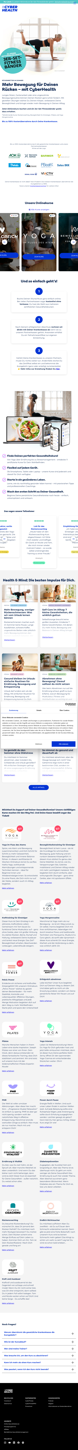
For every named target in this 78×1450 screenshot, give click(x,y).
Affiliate (6, 1429)
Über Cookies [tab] (64, 710)
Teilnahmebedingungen (64, 2)
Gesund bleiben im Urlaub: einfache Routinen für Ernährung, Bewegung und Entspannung (20, 682)
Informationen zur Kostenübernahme (59, 1406)
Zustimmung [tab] (13, 710)
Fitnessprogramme (10, 1426)
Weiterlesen (9, 640)
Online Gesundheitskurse (11, 1424)
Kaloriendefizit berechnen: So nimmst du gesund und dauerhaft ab (57, 750)
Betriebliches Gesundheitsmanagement (16, 1432)
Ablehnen (38, 744)
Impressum (7, 1401)
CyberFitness (29, 1401)
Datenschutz (8, 1403)
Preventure (28, 1406)
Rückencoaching (39, 563)
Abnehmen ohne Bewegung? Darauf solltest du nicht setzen (56, 681)
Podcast (50, 1401)
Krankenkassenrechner (38, 186)
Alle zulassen (63, 744)
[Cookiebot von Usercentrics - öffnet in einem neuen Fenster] (67, 704)
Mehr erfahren (8, 888)
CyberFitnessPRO (30, 1403)
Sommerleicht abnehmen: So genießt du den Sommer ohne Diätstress (19, 750)
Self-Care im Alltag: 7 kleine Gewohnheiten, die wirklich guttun (57, 612)
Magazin (50, 1403)
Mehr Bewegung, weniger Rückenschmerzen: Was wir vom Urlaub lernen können (19, 613)
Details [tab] (39, 710)
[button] (4, 242)
